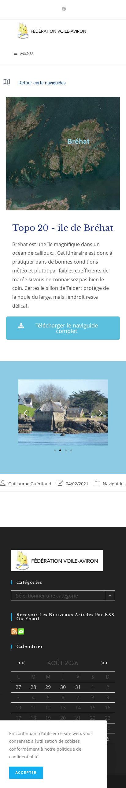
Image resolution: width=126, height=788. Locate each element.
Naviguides (114, 483)
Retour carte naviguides (42, 83)
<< (21, 663)
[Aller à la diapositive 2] (60, 450)
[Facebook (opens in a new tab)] (63, 9)
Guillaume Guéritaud (29, 483)
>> (104, 663)
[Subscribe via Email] (21, 631)
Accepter (26, 772)
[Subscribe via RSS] (14, 631)
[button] (25, 413)
